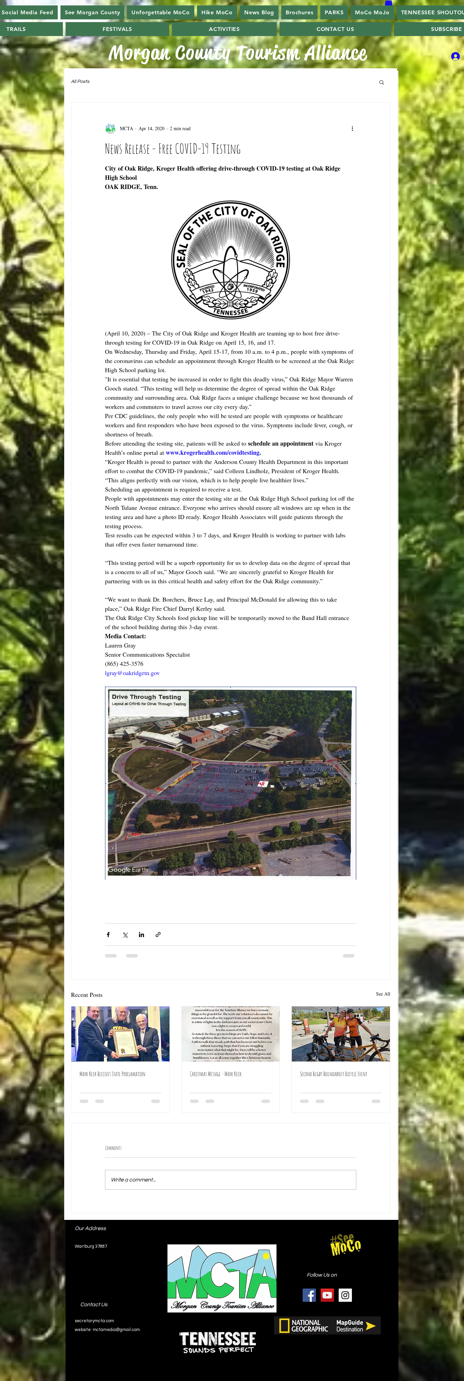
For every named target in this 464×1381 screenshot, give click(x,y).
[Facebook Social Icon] (309, 1295)
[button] (217, 12)
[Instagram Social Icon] (345, 1295)
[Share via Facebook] (108, 934)
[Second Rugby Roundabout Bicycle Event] (341, 1033)
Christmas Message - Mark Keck (216, 1073)
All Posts (80, 81)
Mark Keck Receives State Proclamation (112, 1073)
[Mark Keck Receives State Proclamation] (120, 1033)
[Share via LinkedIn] (141, 934)
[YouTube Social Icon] (327, 1295)
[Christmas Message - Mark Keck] (231, 1033)
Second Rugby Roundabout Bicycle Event (333, 1073)
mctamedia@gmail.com (116, 1329)
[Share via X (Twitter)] (125, 934)
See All (383, 993)
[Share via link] (158, 934)
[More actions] (352, 128)
